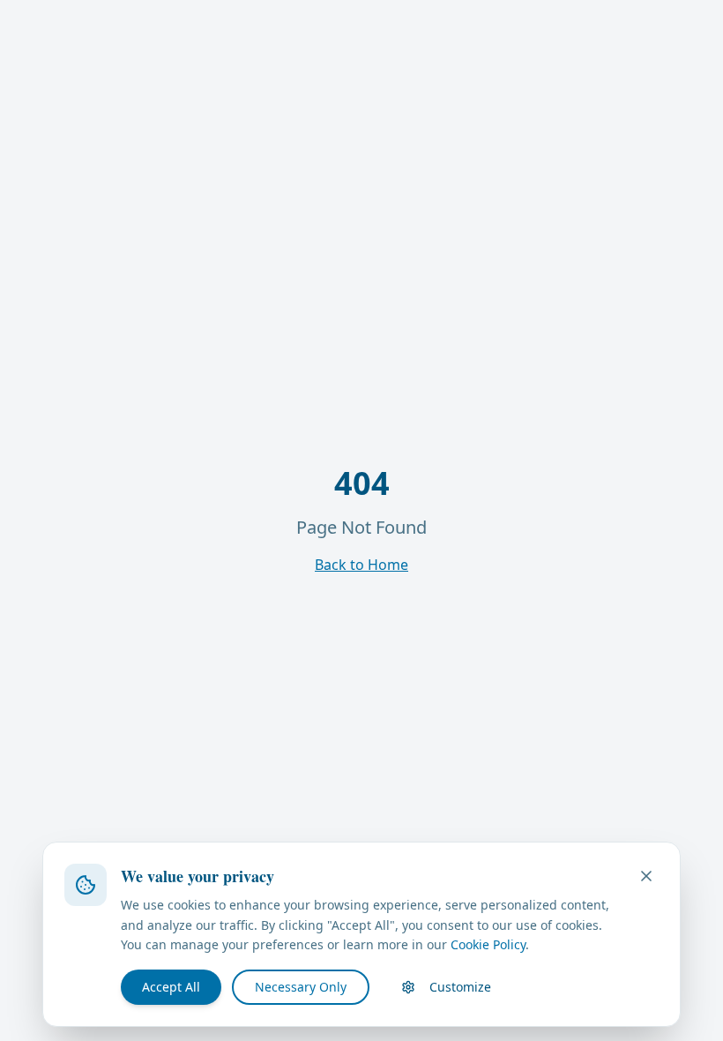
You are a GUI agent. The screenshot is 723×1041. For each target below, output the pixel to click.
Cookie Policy (488, 944)
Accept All (171, 986)
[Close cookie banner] (646, 876)
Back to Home (361, 564)
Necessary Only (301, 986)
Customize (460, 986)
